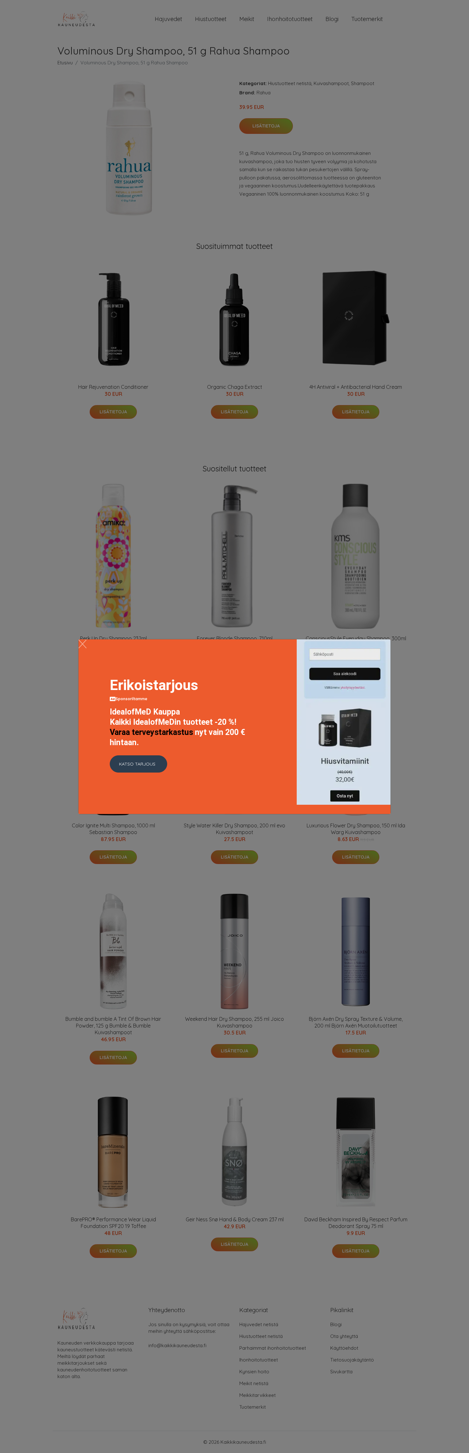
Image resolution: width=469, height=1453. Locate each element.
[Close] (82, 644)
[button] (138, 764)
